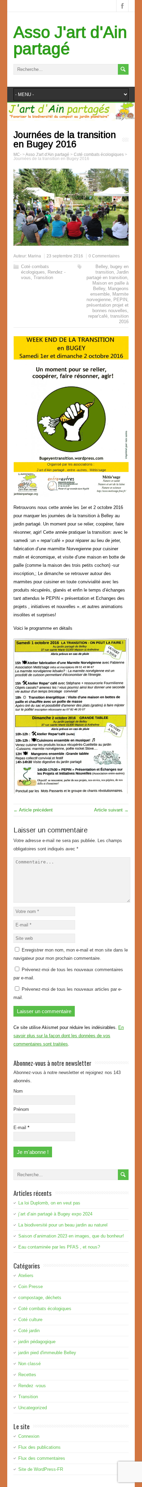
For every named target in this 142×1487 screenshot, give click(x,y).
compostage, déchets (39, 1297)
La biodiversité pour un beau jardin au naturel (63, 1225)
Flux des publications (39, 1447)
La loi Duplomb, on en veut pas (49, 1202)
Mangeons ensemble (109, 291)
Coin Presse (30, 1286)
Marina (34, 256)
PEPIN (120, 299)
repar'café (98, 316)
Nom (18, 1091)
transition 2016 (119, 319)
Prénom (21, 1109)
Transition (43, 277)
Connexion (28, 1436)
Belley (101, 266)
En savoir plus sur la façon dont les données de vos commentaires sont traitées (68, 1036)
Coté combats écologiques (35, 269)
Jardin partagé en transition (108, 274)
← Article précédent (33, 809)
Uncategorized (32, 1407)
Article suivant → (111, 809)
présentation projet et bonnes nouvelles (108, 307)
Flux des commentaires (41, 1458)
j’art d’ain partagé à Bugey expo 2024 (55, 1214)
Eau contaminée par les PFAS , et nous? (59, 1247)
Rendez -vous (32, 1385)
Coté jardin (29, 1330)
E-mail (21, 1127)
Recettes (27, 1374)
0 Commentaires (104, 256)
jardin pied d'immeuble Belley (47, 1352)
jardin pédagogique (36, 1341)
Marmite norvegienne (108, 296)
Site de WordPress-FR (40, 1469)
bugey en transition (112, 269)
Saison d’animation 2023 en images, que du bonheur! (71, 1236)
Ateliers (25, 1275)
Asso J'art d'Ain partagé (70, 40)
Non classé (29, 1363)
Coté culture (30, 1319)
